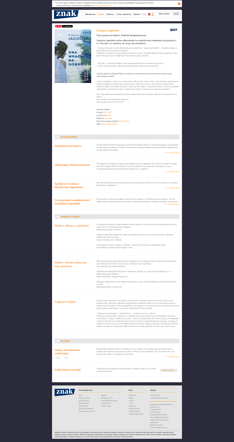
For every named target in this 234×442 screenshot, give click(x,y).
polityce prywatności (102, 5)
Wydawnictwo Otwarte (87, 411)
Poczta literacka (134, 409)
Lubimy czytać (106, 406)
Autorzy (110, 14)
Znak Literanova (84, 398)
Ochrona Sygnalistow (136, 414)
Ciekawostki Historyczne (109, 401)
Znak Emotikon (84, 403)
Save (59, 26)
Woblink (104, 395)
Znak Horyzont (84, 401)
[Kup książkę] (149, 15)
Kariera (137, 14)
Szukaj (176, 14)
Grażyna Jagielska (108, 30)
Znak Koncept (83, 406)
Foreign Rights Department (159, 417)
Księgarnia (132, 406)
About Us (127, 14)
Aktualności (90, 14)
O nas (118, 14)
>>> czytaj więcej (172, 152)
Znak (80, 395)
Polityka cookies (134, 411)
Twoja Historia (106, 403)
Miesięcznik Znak (107, 398)
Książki (101, 14)
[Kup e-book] (153, 15)
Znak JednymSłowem (86, 409)
